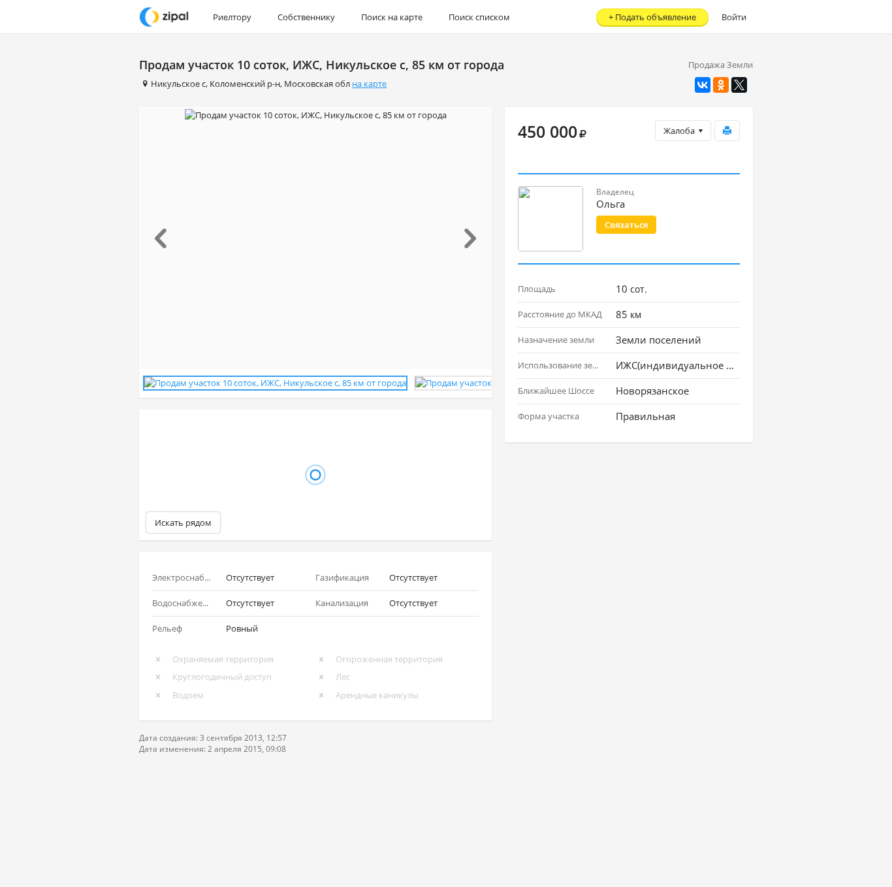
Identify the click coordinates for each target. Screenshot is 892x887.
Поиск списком (479, 17)
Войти (734, 17)
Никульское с (178, 83)
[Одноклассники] (721, 85)
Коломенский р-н (245, 83)
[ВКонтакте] (702, 85)
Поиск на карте (391, 17)
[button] (166, 238)
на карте (369, 83)
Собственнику (306, 17)
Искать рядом (183, 522)
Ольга (610, 203)
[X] (739, 85)
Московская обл (317, 83)
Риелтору (232, 17)
